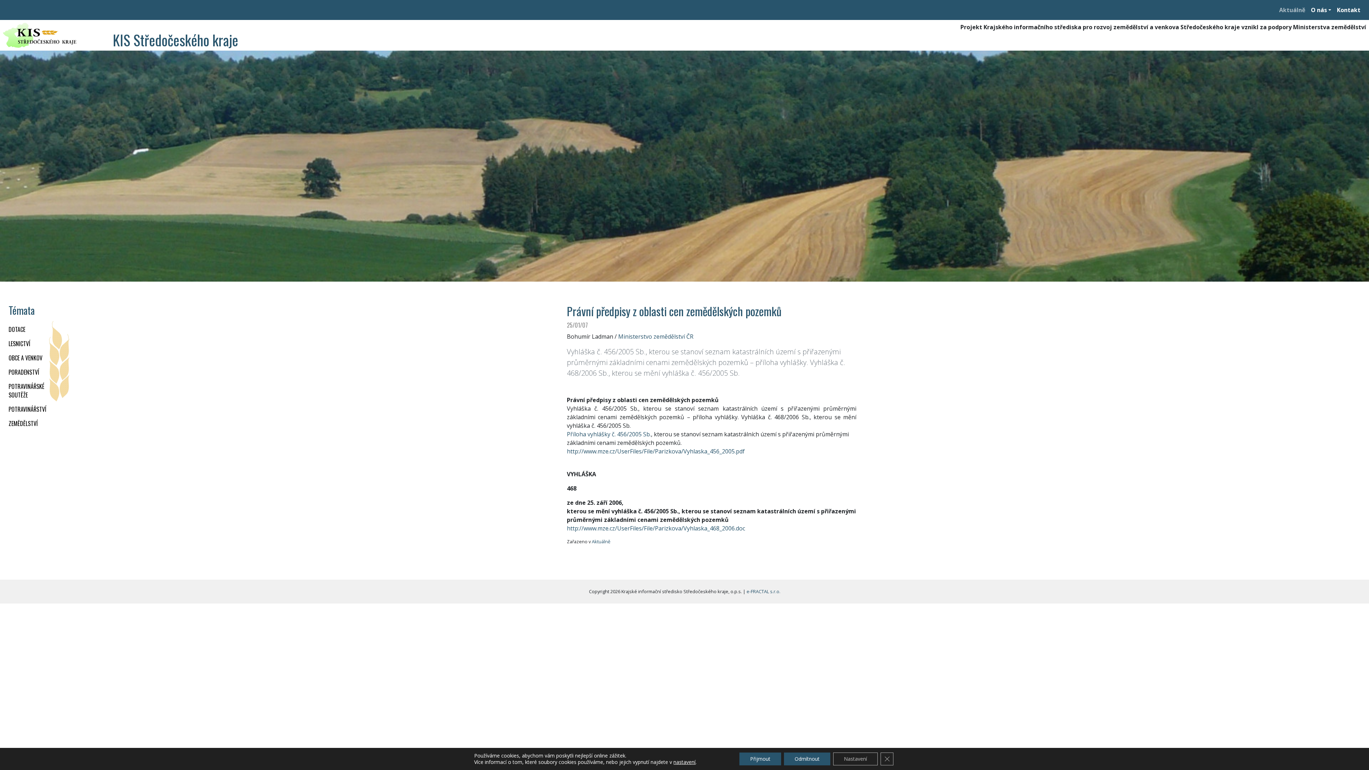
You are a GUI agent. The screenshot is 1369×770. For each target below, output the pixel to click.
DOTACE (17, 329)
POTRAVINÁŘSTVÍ (27, 409)
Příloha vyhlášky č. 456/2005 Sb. (609, 434)
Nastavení (855, 758)
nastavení (684, 762)
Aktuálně (1292, 10)
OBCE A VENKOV (25, 358)
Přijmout (760, 758)
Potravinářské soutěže (26, 390)
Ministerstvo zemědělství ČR (655, 336)
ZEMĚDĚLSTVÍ (23, 423)
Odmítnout (807, 758)
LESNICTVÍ (19, 343)
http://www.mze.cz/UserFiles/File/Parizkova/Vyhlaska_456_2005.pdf (656, 451)
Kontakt (1348, 10)
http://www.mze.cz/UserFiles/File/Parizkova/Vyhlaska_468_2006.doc (656, 528)
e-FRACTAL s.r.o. (763, 591)
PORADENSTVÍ (24, 372)
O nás (1319, 10)
